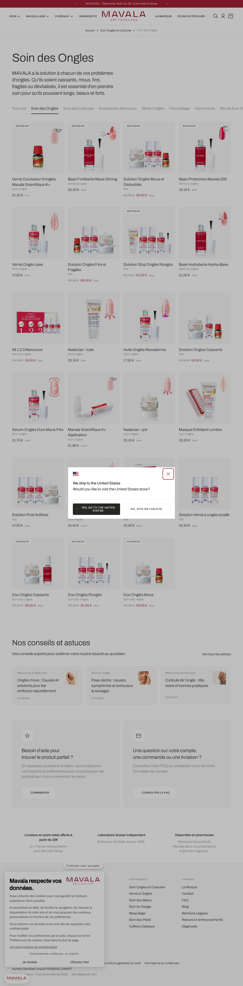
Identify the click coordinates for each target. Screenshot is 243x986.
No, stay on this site (146, 509)
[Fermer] (168, 474)
